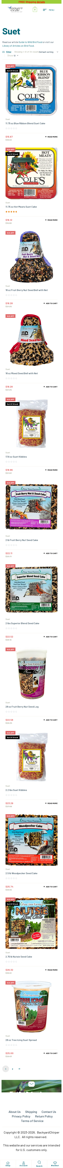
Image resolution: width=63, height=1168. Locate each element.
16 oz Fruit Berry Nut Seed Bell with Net (27, 290)
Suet (8, 119)
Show (10, 55)
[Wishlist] (55, 1163)
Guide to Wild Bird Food (30, 42)
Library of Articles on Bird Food (18, 45)
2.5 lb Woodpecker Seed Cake (21, 873)
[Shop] (7, 1163)
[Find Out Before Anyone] (31, 1084)
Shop (8, 1165)
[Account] (23, 1163)
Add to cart (51, 303)
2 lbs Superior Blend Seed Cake (22, 623)
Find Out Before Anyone (31, 1093)
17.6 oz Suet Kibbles (16, 456)
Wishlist (55, 1165)
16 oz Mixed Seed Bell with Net (22, 373)
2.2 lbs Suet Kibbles (16, 789)
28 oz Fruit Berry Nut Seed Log (22, 706)
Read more (52, 137)
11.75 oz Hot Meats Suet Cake (21, 206)
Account (24, 1165)
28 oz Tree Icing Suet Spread (21, 1039)
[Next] (19, 1068)
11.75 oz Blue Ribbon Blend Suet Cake (25, 123)
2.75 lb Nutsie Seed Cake (19, 956)
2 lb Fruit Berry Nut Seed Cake (22, 540)
